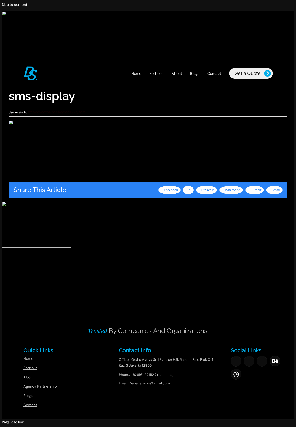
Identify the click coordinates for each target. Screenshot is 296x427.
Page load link (13, 422)
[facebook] (236, 361)
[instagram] (249, 361)
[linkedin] (262, 361)
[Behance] (275, 361)
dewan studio (18, 112)
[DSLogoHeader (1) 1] (30, 67)
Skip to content (14, 4)
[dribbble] (236, 374)
